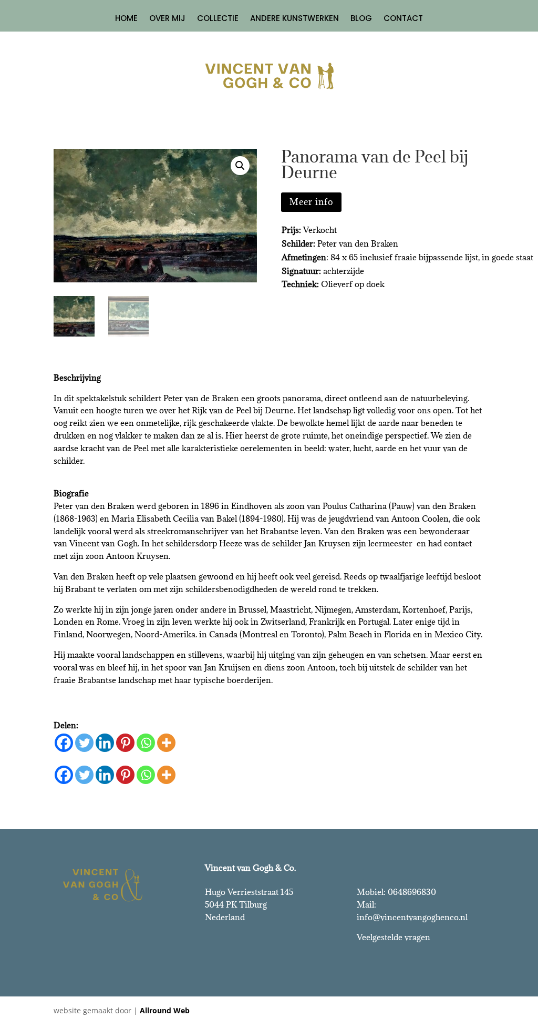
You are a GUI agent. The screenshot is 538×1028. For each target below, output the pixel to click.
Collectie (218, 19)
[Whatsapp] (146, 743)
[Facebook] (64, 743)
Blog (361, 19)
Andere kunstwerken (294, 19)
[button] (240, 165)
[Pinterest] (125, 743)
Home (126, 19)
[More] (166, 743)
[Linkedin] (105, 743)
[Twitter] (84, 743)
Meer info (311, 202)
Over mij (167, 19)
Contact (403, 19)
